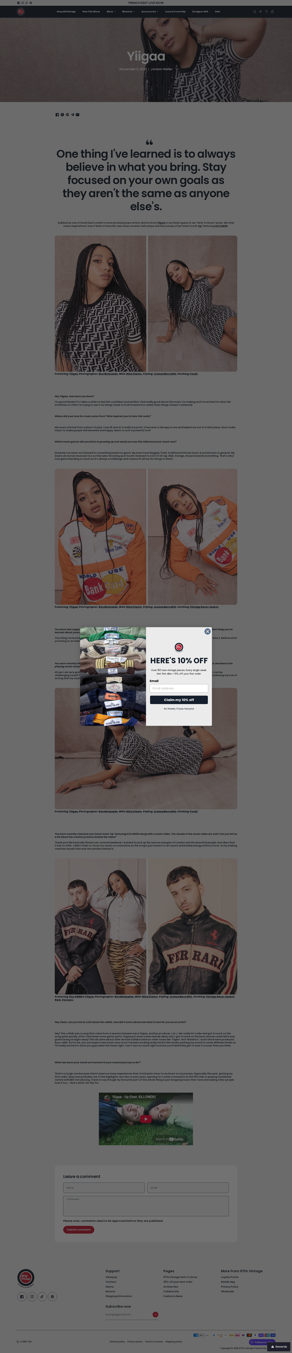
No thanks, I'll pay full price (179, 708)
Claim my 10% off (179, 699)
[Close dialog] (208, 631)
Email (154, 681)
